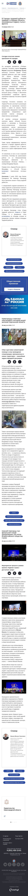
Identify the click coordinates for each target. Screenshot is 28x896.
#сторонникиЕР (14, 774)
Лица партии (18, 836)
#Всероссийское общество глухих (14, 782)
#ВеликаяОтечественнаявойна (14, 271)
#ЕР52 (14, 512)
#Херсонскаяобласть (14, 524)
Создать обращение (14, 289)
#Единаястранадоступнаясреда (14, 778)
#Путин (20, 267)
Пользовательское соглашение (14, 876)
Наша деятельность (13, 8)
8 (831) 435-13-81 (14, 850)
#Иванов (19, 771)
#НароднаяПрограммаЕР (14, 516)
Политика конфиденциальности (14, 878)
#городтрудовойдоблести (14, 263)
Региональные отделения (7, 839)
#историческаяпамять (14, 259)
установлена (6, 216)
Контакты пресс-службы (7, 843)
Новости (22, 8)
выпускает (5, 171)
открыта (18, 212)
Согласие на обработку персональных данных (14, 882)
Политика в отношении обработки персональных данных (14, 880)
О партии (5, 836)
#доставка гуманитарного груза (14, 520)
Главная (4, 8)
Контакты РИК (19, 838)
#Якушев (8, 267)
